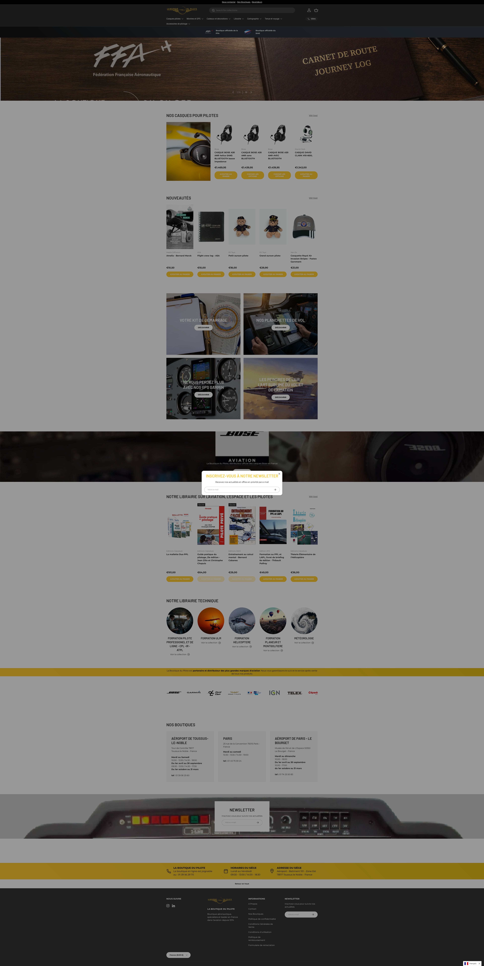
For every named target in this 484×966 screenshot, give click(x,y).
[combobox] (472, 963)
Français (473, 963)
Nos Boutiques (244, 2)
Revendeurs (257, 2)
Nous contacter (229, 2)
